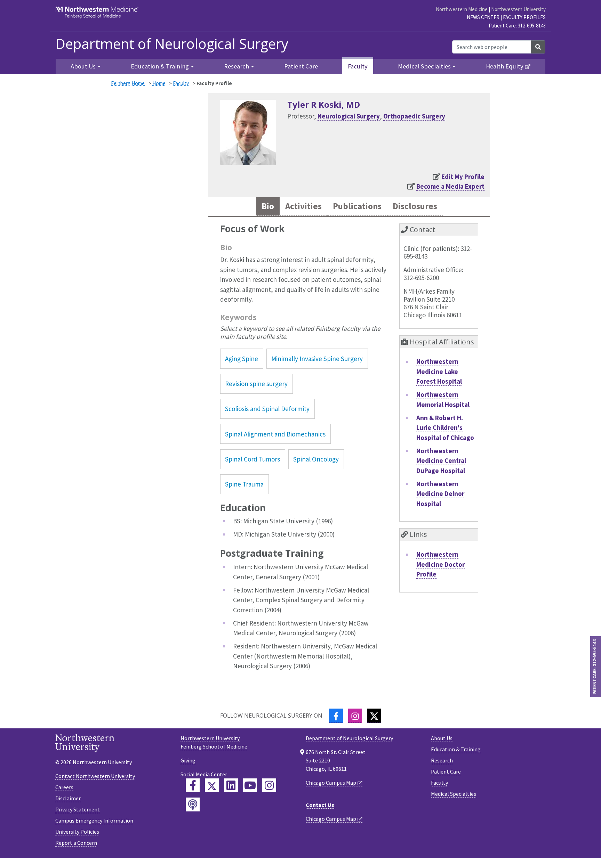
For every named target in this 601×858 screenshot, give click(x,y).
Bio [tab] (268, 206)
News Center (483, 17)
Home (159, 83)
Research (442, 760)
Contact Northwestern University (95, 776)
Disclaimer (68, 798)
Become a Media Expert (450, 186)
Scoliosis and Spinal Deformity (267, 409)
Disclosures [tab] (415, 206)
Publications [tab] (357, 206)
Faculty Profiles (524, 17)
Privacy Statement (77, 809)
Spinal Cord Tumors (252, 459)
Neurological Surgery (349, 116)
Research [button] (236, 66)
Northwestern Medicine (462, 9)
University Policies (77, 831)
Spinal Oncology (316, 459)
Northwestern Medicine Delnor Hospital (440, 494)
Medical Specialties (453, 793)
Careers (64, 787)
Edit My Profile (462, 176)
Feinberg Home (128, 83)
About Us (441, 738)
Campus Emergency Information (94, 820)
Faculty (358, 66)
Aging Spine (241, 358)
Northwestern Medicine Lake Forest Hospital (439, 371)
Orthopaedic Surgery (414, 116)
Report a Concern (76, 842)
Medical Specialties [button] (424, 66)
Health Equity (504, 66)
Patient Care (301, 66)
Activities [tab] (303, 206)
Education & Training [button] (160, 66)
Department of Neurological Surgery (171, 43)
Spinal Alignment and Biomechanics (275, 434)
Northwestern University (518, 9)
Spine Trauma (244, 484)
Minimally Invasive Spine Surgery (317, 358)
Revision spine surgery (256, 383)
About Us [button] (83, 66)
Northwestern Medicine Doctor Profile (440, 564)
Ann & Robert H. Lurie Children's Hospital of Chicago (445, 428)
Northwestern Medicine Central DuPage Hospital (441, 461)
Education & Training (456, 749)
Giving (188, 760)
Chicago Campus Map (331, 782)
